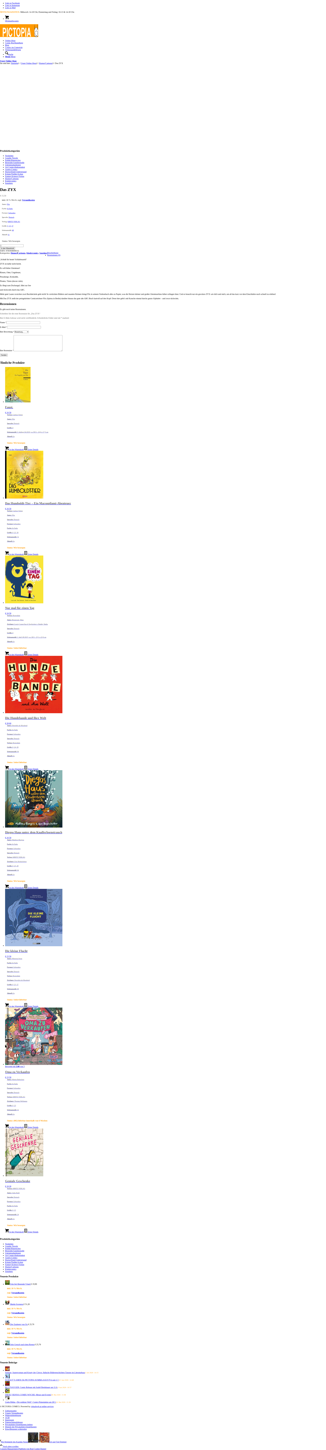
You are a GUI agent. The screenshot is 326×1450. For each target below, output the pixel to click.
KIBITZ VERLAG (14, 222)
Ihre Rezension (7, 350)
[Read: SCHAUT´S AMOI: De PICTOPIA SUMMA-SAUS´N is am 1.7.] (7, 1378)
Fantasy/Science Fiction (14, 176)
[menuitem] (165, 41)
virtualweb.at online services (42, 1406)
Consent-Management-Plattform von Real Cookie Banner (23, 1449)
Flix (8, 204)
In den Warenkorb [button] (16, 449)
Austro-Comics (11, 169)
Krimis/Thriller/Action (14, 174)
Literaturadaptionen (13, 165)
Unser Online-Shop (8, 61)
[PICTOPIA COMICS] (19, 36)
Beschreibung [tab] (52, 253)
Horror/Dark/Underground (15, 172)
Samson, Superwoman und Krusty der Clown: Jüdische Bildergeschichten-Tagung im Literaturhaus (45, 1372)
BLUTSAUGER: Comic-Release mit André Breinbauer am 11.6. (31, 1387)
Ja (8, 235)
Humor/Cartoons (12, 179)
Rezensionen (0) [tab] (53, 255)
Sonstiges (9, 183)
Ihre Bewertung (7, 332)
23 (10, 226)
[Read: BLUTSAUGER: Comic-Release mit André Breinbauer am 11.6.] (7, 1385)
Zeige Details (32, 449)
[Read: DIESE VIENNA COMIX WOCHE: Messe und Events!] (7, 1392)
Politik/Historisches (13, 160)
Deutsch (11, 217)
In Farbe (10, 209)
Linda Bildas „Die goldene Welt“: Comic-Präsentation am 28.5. (30, 1402)
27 (12, 226)
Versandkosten (28, 200)
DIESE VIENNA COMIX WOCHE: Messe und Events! (28, 1395)
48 (13, 230)
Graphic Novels (11, 158)
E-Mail (3, 327)
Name (3, 322)
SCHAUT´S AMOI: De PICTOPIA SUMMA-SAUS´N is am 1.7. (32, 1380)
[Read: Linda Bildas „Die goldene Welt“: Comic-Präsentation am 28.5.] (7, 1400)
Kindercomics (10, 181)
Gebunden (11, 213)
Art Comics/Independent (15, 167)
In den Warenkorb (7, 248)
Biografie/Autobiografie (14, 163)
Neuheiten (9, 156)
